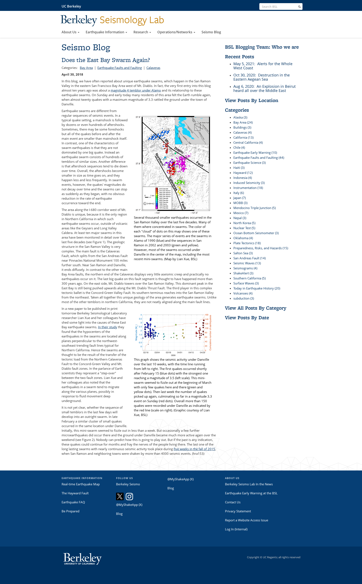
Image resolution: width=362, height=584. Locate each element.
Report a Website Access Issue (246, 520)
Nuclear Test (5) (244, 228)
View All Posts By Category (255, 307)
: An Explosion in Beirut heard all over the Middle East (264, 88)
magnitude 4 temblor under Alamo (136, 90)
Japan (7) (239, 198)
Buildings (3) (242, 127)
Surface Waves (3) (246, 283)
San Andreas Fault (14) (249, 258)
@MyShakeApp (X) (129, 505)
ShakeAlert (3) (243, 273)
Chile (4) (239, 147)
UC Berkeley (71, 6)
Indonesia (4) (242, 178)
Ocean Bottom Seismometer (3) (256, 233)
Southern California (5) (249, 278)
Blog (119, 514)
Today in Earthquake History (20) (256, 288)
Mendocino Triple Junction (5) (254, 208)
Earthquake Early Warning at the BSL (251, 493)
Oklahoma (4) (243, 238)
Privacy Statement (238, 511)
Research (141, 32)
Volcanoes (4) (242, 293)
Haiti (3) (238, 167)
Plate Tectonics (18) (247, 243)
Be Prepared (70, 511)
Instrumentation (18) (248, 188)
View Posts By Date (247, 317)
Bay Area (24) (243, 122)
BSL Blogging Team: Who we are (262, 46)
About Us (69, 32)
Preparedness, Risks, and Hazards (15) (260, 248)
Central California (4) (248, 142)
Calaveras (153, 68)
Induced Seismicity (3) (249, 183)
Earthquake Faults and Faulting (119, 68)
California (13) (243, 137)
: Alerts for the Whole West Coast (262, 65)
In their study (107, 327)
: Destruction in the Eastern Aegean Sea (261, 77)
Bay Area (86, 68)
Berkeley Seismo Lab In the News (249, 484)
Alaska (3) (240, 117)
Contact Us (232, 502)
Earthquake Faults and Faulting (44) (258, 157)
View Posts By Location (251, 100)
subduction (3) (243, 298)
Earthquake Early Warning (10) (255, 152)
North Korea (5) (244, 223)
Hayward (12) (243, 173)
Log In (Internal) (236, 529)
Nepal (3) (239, 218)
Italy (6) (238, 193)
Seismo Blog (211, 32)
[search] (299, 6)
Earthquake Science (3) (249, 162)
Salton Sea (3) (243, 253)
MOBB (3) (240, 203)
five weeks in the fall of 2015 (194, 449)
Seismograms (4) (245, 268)
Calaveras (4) (242, 132)
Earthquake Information (105, 32)
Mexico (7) (240, 213)
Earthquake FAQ (73, 502)
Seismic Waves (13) (247, 263)
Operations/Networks (175, 32)
